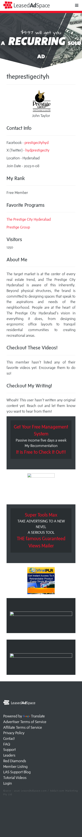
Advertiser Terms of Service (24, 722)
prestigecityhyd (36, 142)
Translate (38, 716)
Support (9, 749)
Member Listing (15, 766)
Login (7, 783)
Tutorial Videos (14, 777)
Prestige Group (18, 227)
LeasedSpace (31, 5)
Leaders (9, 755)
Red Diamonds (14, 761)
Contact (9, 738)
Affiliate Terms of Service (22, 727)
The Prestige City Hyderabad (29, 219)
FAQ (6, 744)
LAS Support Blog (17, 772)
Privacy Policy (13, 733)
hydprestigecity (37, 150)
